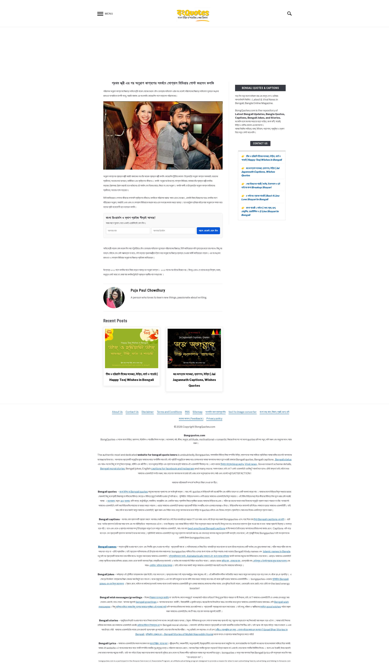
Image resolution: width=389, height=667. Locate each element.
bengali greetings (146, 602)
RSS (187, 411)
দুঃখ (122, 500)
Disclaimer (148, 411)
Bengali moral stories (112, 468)
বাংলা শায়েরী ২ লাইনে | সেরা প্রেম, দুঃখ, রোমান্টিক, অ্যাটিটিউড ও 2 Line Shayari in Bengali (260, 211)
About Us (117, 411)
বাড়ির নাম (225, 560)
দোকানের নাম (235, 560)
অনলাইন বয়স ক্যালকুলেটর (215, 411)
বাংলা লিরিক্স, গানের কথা (158, 643)
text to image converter (243, 411)
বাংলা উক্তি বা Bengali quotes (133, 491)
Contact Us (260, 143)
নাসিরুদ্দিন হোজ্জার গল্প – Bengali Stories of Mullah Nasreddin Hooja (179, 634)
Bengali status (283, 459)
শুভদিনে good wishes (270, 606)
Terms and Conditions (169, 411)
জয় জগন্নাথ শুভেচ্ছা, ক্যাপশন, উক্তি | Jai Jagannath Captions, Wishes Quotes (194, 379)
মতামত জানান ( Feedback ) (191, 418)
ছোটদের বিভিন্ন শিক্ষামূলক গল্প (148, 625)
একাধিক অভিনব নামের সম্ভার (161, 565)
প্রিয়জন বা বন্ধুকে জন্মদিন (159, 597)
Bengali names (107, 546)
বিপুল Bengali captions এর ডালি (269, 519)
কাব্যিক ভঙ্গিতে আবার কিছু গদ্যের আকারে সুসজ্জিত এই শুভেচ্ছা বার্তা (141, 606)
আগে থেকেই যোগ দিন (208, 230)
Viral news (251, 464)
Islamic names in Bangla (276, 551)
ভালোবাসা (111, 500)
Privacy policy (214, 418)
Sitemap (197, 411)
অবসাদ (127, 500)
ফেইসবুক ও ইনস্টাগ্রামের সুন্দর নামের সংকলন (270, 560)
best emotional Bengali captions (206, 528)
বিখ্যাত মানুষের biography (232, 464)
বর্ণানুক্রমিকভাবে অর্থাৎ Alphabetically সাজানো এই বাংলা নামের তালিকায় (199, 556)
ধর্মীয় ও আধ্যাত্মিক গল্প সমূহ (226, 629)
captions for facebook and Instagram (172, 468)
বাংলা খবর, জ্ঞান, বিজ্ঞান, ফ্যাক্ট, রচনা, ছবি (274, 411)
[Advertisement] (194, 54)
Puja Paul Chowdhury (148, 290)
